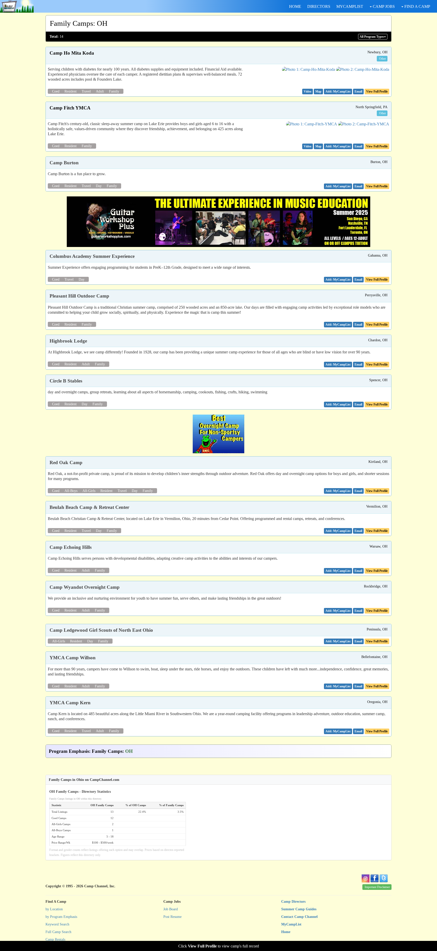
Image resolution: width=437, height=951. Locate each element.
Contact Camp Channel (299, 917)
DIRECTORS (318, 6)
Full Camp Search (58, 932)
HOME (295, 6)
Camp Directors (293, 901)
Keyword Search (57, 924)
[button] (307, 91)
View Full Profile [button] (377, 91)
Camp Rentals (55, 939)
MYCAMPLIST (349, 6)
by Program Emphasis (61, 917)
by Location (54, 909)
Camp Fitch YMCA (70, 107)
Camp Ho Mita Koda (72, 53)
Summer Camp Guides (298, 909)
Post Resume (172, 917)
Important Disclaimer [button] (377, 887)
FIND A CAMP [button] (416, 6)
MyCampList (291, 924)
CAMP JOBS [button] (383, 6)
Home (285, 932)
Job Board (170, 909)
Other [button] (382, 58)
